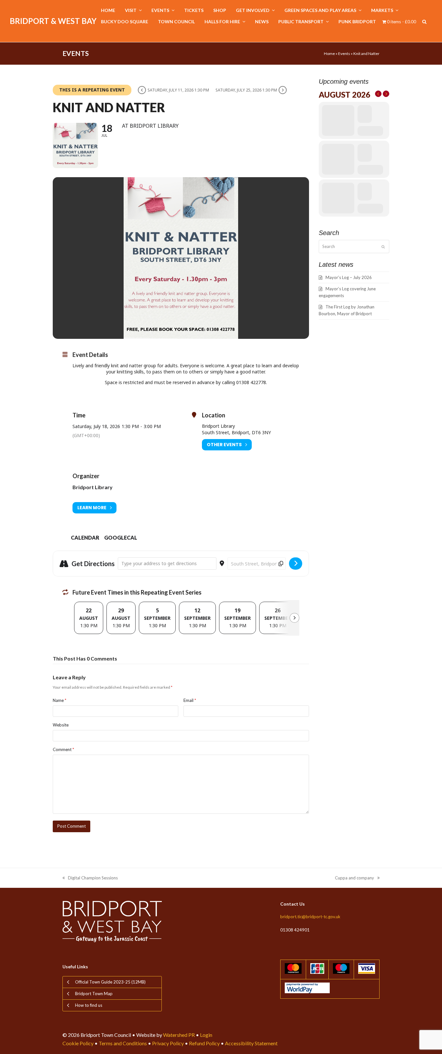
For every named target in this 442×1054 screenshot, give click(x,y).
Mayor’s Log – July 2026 (349, 277)
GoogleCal (120, 537)
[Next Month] (386, 94)
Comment (63, 749)
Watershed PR (179, 1035)
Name (59, 700)
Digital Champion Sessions (90, 878)
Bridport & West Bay (53, 21)
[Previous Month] (378, 94)
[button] (424, 21)
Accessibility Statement (251, 1043)
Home (329, 53)
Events (344, 53)
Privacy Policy (168, 1043)
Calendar (85, 537)
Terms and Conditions (123, 1043)
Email (189, 700)
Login (206, 1035)
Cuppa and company (354, 878)
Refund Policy (204, 1043)
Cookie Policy (78, 1043)
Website (61, 724)
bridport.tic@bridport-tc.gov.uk (310, 916)
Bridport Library (92, 487)
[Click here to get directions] (295, 563)
